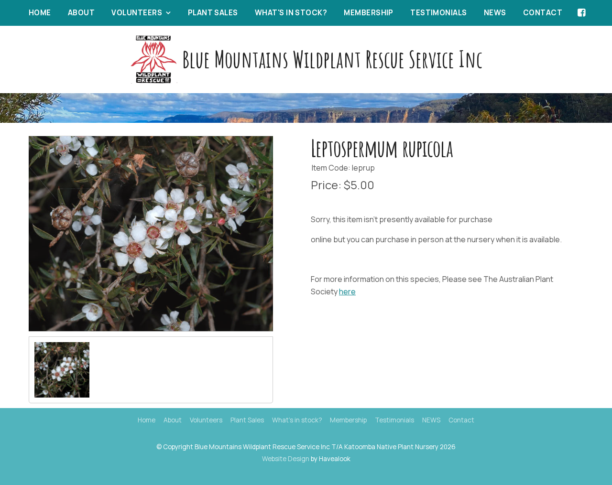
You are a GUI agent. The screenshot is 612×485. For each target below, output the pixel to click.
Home (40, 13)
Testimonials (438, 13)
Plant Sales (213, 13)
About (81, 13)
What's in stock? (291, 13)
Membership (368, 13)
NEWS (495, 13)
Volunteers (136, 13)
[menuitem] (146, 420)
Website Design (285, 458)
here (347, 291)
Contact (542, 13)
